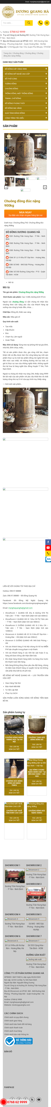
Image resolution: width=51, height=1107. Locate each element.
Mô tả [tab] (10, 282)
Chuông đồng (18, 53)
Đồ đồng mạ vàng (13, 108)
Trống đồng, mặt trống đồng (19, 93)
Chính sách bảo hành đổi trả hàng (18, 1024)
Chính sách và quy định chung (16, 1017)
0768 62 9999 (16, 999)
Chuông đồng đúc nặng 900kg (31, 292)
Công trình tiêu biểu (14, 118)
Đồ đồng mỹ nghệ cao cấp (17, 74)
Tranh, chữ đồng (13, 98)
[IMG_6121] (25, 193)
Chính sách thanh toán (13, 1028)
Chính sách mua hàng (13, 1031)
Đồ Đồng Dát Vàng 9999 (16, 69)
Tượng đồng (11, 84)
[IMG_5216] (20, 182)
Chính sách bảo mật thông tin (16, 1034)
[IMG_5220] (31, 182)
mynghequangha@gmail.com (40, 2)
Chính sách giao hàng (13, 1021)
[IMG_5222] (41, 182)
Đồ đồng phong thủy (15, 103)
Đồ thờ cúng (11, 79)
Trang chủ (7, 53)
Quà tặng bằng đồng (15, 113)
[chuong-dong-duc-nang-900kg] (25, 154)
